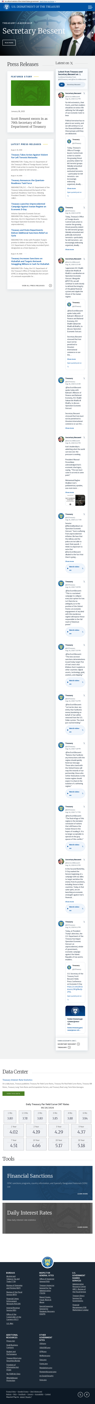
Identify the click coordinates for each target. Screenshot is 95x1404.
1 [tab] (92, 32)
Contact (48, 1394)
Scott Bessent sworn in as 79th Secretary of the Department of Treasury (29, 123)
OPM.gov (43, 1351)
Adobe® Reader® (26, 1397)
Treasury (62, 1047)
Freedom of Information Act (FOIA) (12, 1367)
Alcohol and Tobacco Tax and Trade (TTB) (13, 1278)
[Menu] (90, 7)
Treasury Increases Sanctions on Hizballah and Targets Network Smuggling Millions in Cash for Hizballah (30, 261)
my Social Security (46, 1376)
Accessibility (39, 1394)
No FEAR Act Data (13, 1374)
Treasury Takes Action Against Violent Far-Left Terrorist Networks (29, 156)
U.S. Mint (9, 1323)
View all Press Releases (33, 285)
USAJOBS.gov (44, 1347)
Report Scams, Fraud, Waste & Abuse (45, 1299)
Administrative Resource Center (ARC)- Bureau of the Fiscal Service (79, 1288)
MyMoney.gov (44, 1355)
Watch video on (73, 568)
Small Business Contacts (12, 1346)
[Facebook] (86, 1394)
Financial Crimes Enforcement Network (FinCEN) (13, 1301)
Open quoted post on (74, 194)
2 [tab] (92, 36)
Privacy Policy (11, 1391)
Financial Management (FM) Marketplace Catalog (80, 1307)
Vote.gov (43, 1380)
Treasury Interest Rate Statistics (17, 1080)
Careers (30, 1394)
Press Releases (22, 64)
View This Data (13, 1093)
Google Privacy (23, 1391)
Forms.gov (43, 1363)
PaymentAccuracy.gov (47, 1372)
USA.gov (42, 1343)
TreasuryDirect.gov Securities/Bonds (13, 1359)
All (62, 84)
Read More (9, 43)
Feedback (22, 1394)
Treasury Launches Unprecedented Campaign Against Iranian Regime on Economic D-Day (28, 206)
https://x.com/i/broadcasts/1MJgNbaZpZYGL (75, 989)
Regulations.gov (45, 1368)
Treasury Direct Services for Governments (78, 1298)
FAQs (15, 1394)
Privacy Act (10, 1341)
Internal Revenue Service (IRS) (13, 1309)
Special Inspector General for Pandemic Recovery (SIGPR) (47, 1310)
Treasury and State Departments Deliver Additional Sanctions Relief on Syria (29, 233)
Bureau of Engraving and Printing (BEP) (14, 1286)
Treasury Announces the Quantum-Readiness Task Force (28, 182)
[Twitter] (80, 1394)
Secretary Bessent (33, 30)
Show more (71, 188)
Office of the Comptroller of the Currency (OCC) (13, 1317)
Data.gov (43, 1360)
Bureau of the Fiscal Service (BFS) (14, 1293)
